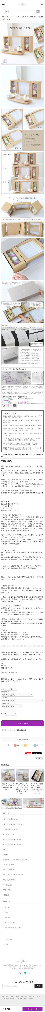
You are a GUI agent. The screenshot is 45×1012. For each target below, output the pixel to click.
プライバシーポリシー (12, 922)
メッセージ (5, 698)
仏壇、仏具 (6, 890)
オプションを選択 (32, 1009)
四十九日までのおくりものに (13, 839)
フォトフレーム (8, 834)
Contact (7, 917)
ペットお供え (7, 885)
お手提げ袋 (5, 703)
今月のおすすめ (8, 865)
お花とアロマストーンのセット (13, 824)
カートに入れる (22, 723)
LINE (6, 944)
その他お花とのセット (10, 829)
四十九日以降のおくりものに (13, 844)
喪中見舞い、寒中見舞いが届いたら (15, 859)
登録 (38, 986)
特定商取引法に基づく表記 (13, 927)
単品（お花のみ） (9, 870)
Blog (6, 912)
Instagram (8, 939)
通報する (39, 758)
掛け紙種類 (5, 692)
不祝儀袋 (5, 895)
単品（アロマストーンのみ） (13, 875)
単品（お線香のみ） (9, 880)
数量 (2, 714)
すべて (6, 745)
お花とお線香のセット (10, 819)
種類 (2, 689)
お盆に (4, 849)
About (7, 907)
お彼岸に (5, 854)
